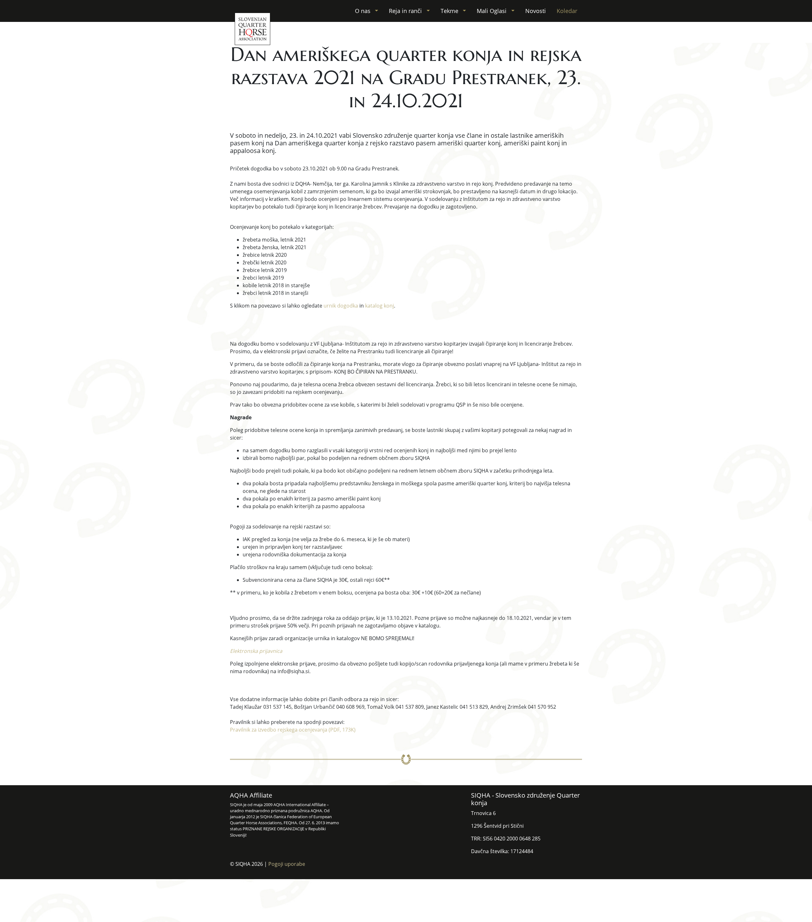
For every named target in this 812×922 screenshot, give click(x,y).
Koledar (567, 11)
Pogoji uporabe (286, 863)
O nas (363, 11)
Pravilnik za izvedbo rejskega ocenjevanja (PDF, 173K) (293, 729)
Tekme (450, 11)
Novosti (535, 11)
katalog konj (379, 305)
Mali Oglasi (492, 11)
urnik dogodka (341, 305)
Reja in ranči (406, 11)
